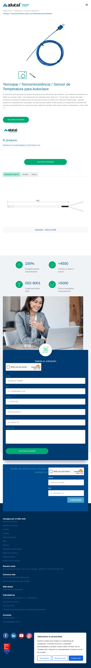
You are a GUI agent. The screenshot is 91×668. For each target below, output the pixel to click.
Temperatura (18, 11)
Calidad (6, 533)
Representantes (9, 557)
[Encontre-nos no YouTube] (21, 636)
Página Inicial (7, 11)
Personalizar (44, 658)
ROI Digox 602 (8, 606)
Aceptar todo (76, 658)
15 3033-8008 (8, 618)
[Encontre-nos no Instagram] (29, 636)
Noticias (6, 545)
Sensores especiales (31, 11)
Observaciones (10, 428)
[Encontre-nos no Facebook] (6, 636)
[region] (60, 648)
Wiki (4, 541)
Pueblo (8, 417)
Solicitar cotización (16, 120)
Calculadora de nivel (11, 602)
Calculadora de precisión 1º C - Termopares (20, 598)
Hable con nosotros (10, 553)
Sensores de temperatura (13, 589)
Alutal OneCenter (9, 537)
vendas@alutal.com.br (11, 622)
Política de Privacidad (11, 561)
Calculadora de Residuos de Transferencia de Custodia (24, 609)
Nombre (8, 376)
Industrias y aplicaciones (12, 549)
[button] (86, 4)
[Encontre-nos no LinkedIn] (14, 636)
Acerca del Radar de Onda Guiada (16, 581)
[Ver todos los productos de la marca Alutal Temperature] (11, 130)
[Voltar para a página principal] (16, 5)
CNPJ (7, 407)
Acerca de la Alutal (10, 522)
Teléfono (8, 397)
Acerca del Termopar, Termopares (16, 577)
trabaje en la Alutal (10, 525)
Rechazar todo (60, 658)
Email (7, 386)
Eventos (6, 529)
